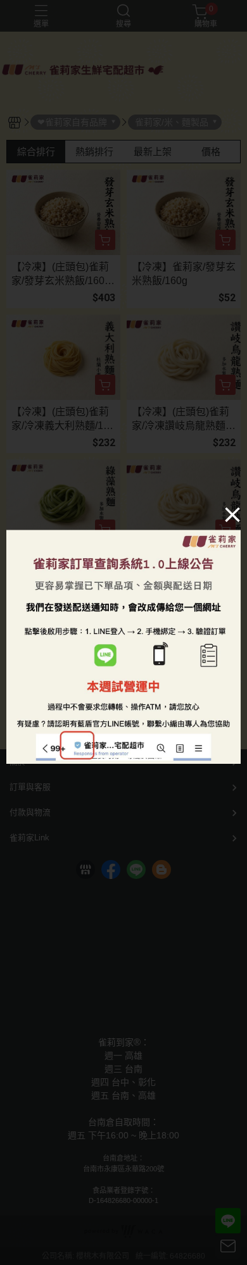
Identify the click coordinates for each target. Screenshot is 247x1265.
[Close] (232, 514)
